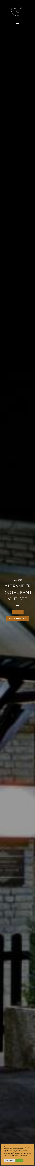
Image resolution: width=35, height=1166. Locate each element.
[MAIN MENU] (17, 22)
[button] (18, 612)
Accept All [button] (19, 1160)
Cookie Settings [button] (9, 1160)
